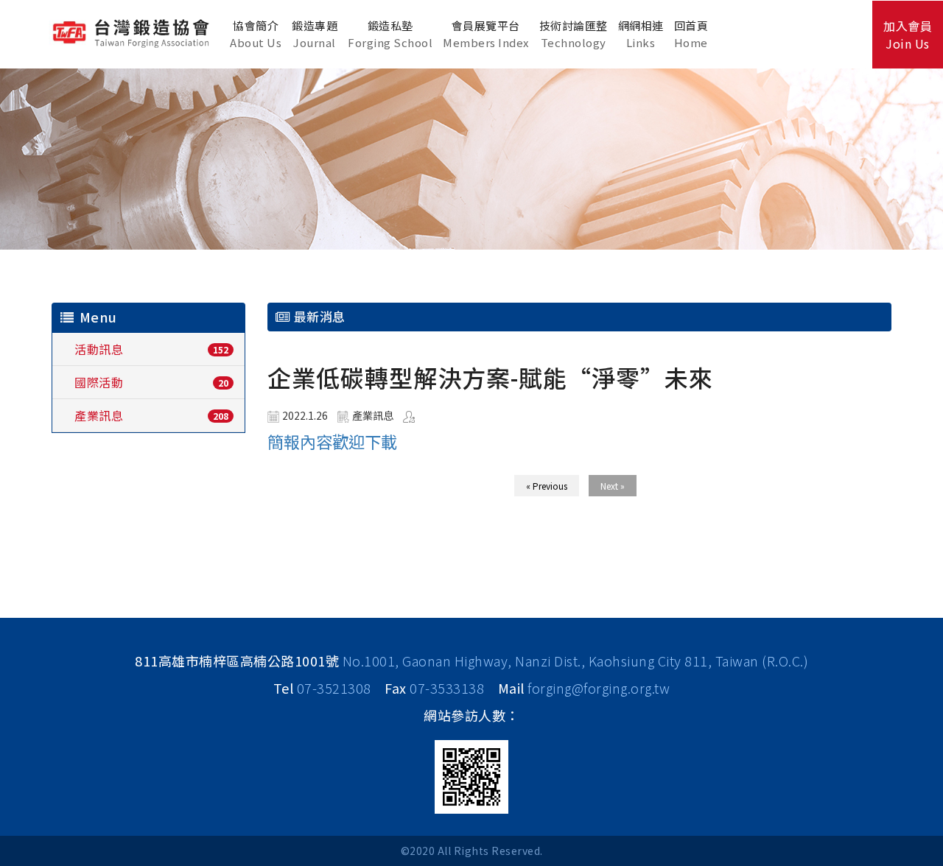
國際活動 (98, 382)
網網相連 (641, 34)
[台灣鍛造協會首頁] (132, 31)
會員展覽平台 (486, 34)
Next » (612, 485)
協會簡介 (255, 34)
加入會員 (907, 34)
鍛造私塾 (390, 34)
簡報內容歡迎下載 (332, 441)
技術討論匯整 (573, 34)
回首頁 (691, 34)
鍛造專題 (314, 34)
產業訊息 (98, 415)
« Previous (546, 485)
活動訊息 (98, 349)
